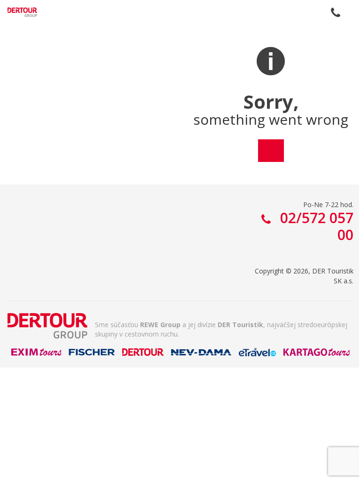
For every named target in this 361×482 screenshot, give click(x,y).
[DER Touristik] (47, 325)
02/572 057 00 (335, 12)
